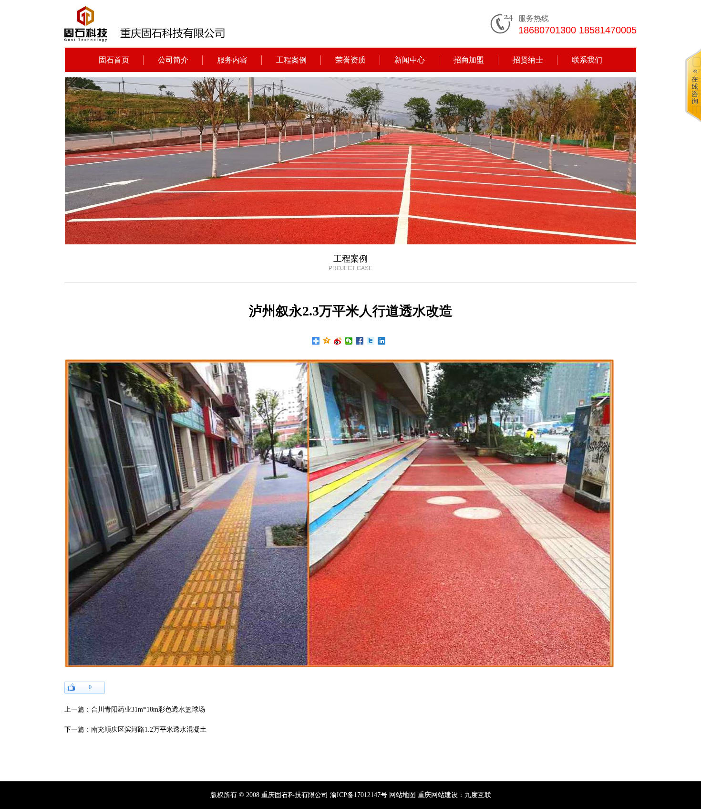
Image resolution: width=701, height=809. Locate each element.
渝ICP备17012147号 (358, 794)
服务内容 (232, 60)
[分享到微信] (349, 341)
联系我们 (587, 60)
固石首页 (114, 60)
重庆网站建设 (438, 794)
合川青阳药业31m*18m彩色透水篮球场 (148, 709)
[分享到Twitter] (371, 341)
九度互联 (477, 794)
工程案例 (291, 60)
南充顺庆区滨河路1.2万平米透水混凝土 (148, 729)
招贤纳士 (528, 60)
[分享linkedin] (382, 341)
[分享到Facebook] (360, 341)
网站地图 (402, 794)
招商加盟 (469, 60)
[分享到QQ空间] (327, 341)
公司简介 (173, 60)
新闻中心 (409, 60)
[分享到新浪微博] (338, 341)
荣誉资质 (350, 60)
